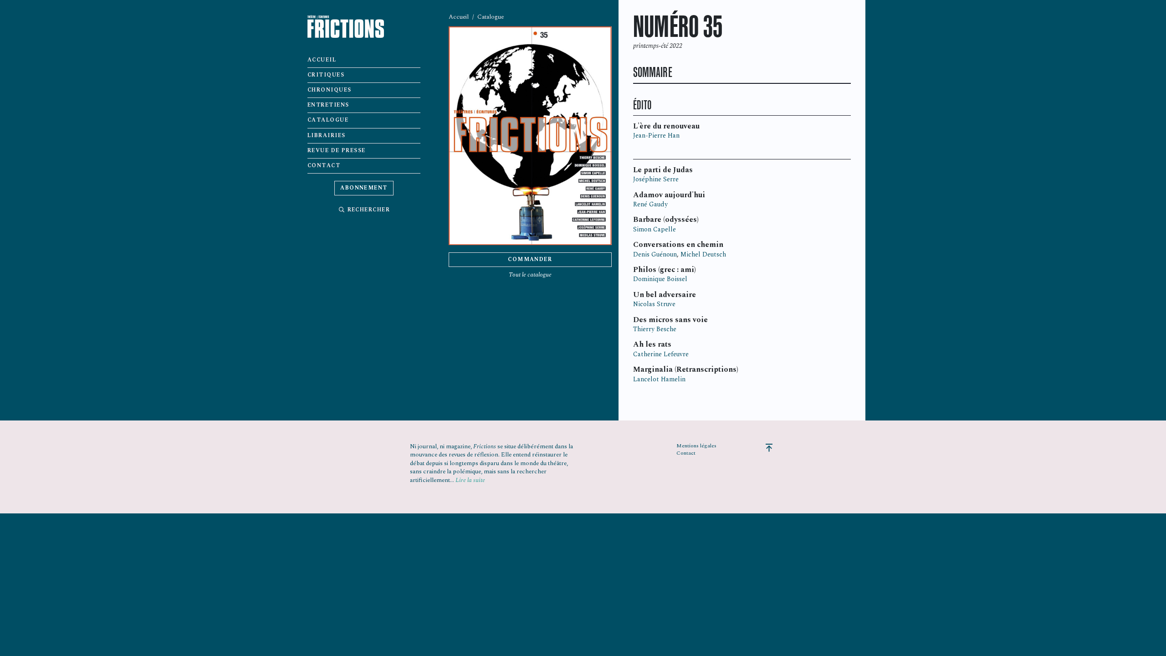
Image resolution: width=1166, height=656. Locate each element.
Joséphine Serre (656, 179)
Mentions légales (696, 446)
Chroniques (329, 90)
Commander (530, 259)
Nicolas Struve (654, 304)
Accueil (321, 60)
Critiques (325, 75)
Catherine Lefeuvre (661, 354)
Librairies (326, 135)
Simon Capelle (654, 229)
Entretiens (328, 105)
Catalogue (327, 120)
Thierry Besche (654, 329)
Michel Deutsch (703, 254)
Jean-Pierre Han (656, 135)
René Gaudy (650, 204)
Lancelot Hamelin (659, 379)
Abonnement (364, 188)
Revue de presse (336, 150)
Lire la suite (470, 480)
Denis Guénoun (655, 254)
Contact (323, 165)
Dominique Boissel (660, 279)
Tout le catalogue (530, 275)
